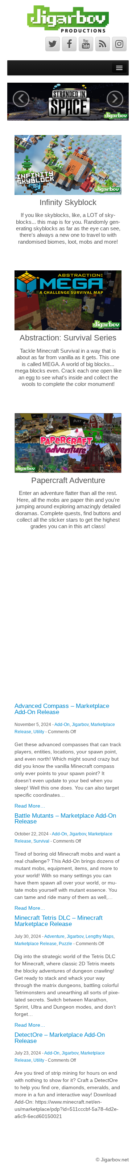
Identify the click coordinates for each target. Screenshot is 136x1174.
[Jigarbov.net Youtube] (86, 44)
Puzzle (65, 943)
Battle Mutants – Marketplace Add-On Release (65, 818)
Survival (41, 841)
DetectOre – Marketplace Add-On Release (60, 1037)
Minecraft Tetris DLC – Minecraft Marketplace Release (59, 920)
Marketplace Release (36, 943)
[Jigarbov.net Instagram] (119, 44)
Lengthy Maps (100, 936)
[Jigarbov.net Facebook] (69, 44)
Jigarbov (80, 724)
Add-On (62, 724)
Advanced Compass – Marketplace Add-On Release (62, 709)
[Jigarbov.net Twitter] (52, 44)
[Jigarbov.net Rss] (102, 44)
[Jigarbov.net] (68, 18)
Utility (38, 731)
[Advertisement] (68, 615)
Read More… (30, 806)
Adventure (54, 936)
